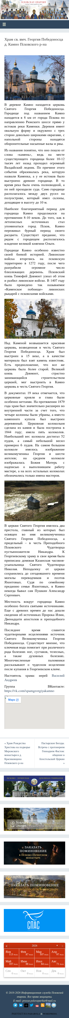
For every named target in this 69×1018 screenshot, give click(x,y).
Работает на (20, 1013)
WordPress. (50, 1013)
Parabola (34, 1013)
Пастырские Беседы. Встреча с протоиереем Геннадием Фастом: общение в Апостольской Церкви (51, 753)
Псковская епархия (31, 8)
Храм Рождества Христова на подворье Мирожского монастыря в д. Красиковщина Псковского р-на (17, 753)
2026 (34, 945)
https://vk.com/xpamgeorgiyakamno (29, 690)
